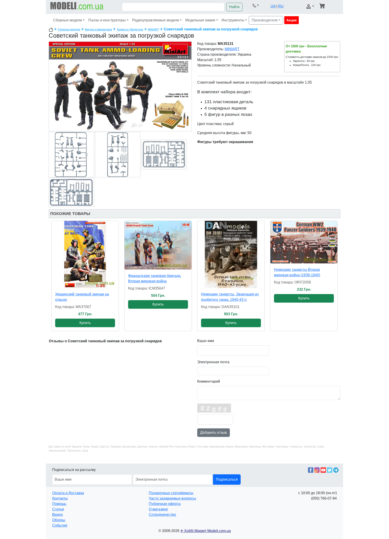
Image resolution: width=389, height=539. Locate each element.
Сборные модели (67, 20)
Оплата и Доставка (68, 493)
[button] (255, 5)
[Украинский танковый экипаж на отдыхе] (85, 254)
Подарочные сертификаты (171, 493)
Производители (265, 20)
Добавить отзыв (213, 432)
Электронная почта (213, 362)
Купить (85, 323)
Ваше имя (205, 341)
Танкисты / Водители (130, 29)
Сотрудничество (162, 514)
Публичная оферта (165, 504)
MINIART (153, 29)
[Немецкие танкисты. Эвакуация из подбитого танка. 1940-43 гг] (231, 254)
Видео (57, 514)
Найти (234, 7)
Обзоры (58, 520)
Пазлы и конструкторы (107, 20)
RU (281, 6)
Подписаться (227, 479)
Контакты (60, 498)
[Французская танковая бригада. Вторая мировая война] (158, 245)
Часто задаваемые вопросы (172, 498)
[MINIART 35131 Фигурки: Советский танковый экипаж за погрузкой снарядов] (120, 86)
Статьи (58, 509)
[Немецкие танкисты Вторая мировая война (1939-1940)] (303, 242)
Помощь (59, 504)
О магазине (158, 509)
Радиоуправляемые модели (155, 20)
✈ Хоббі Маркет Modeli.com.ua (205, 531)
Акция (291, 20)
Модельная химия (200, 20)
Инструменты (233, 20)
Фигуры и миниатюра (98, 29)
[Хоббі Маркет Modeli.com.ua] (76, 5)
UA (273, 6)
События (59, 525)
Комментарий (208, 381)
